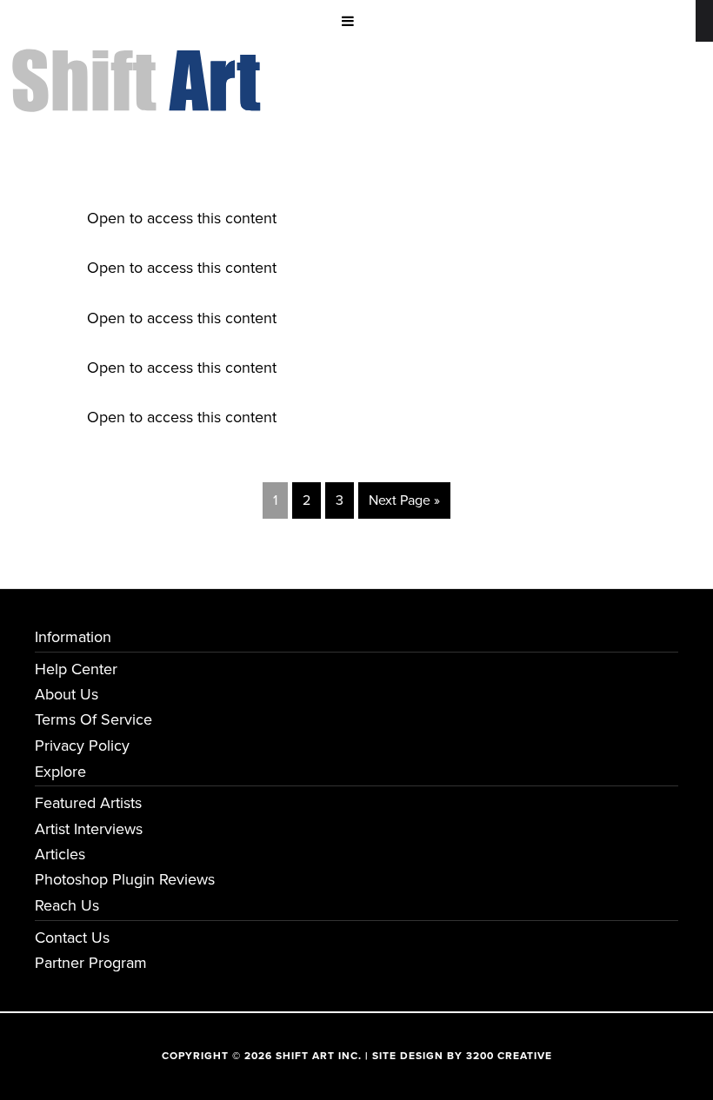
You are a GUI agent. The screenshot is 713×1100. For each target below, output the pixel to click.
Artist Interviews (89, 828)
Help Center (76, 669)
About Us (66, 694)
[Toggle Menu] (348, 21)
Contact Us (72, 937)
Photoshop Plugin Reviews (125, 879)
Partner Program (91, 962)
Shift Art (139, 62)
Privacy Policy (82, 745)
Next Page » (404, 500)
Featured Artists (88, 802)
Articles (60, 854)
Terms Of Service (93, 719)
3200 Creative (509, 1056)
